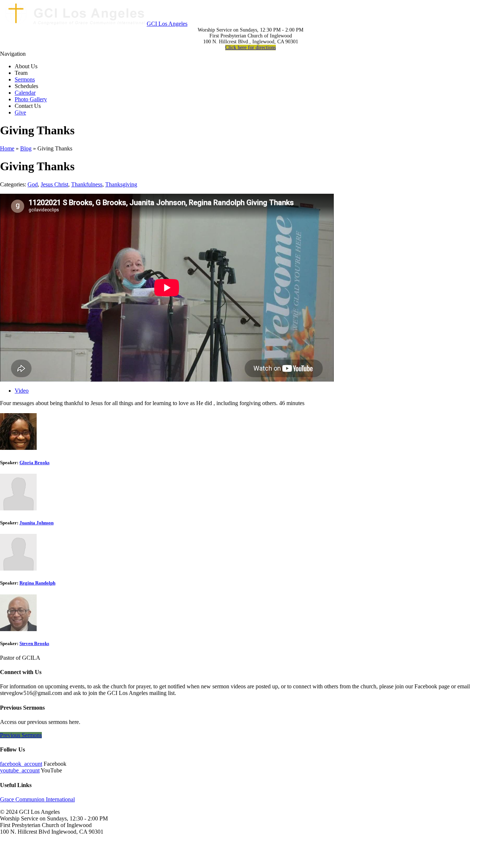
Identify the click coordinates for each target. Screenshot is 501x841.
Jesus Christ (54, 184)
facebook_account (21, 764)
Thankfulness (86, 184)
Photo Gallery (31, 99)
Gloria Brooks (34, 462)
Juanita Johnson (36, 522)
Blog (26, 148)
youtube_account (20, 770)
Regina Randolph (37, 583)
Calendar (25, 93)
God (33, 184)
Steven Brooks (34, 643)
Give (20, 112)
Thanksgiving (121, 184)
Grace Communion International (37, 799)
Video (22, 390)
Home (7, 148)
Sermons (25, 79)
